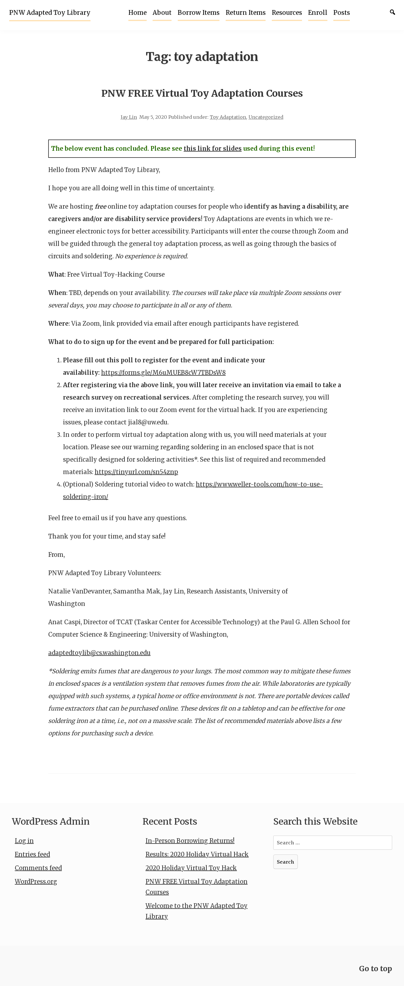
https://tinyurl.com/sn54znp (136, 472)
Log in (24, 840)
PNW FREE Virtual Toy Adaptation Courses (202, 93)
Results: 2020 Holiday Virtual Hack (197, 854)
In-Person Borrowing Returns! (190, 840)
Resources (287, 13)
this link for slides (213, 148)
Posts (341, 13)
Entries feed (32, 854)
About (162, 13)
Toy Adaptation (228, 117)
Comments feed (38, 868)
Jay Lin (129, 117)
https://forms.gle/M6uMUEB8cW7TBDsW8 (163, 372)
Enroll (317, 13)
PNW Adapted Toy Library (50, 13)
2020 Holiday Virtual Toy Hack (191, 868)
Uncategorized (265, 117)
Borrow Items (198, 13)
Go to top (375, 968)
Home (137, 13)
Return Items (246, 13)
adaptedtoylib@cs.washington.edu (99, 652)
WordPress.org (36, 881)
